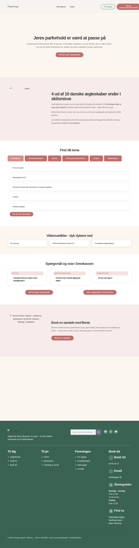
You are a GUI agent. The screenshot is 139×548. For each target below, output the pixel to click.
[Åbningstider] (111, 485)
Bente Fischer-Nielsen (71, 123)
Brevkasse (61, 7)
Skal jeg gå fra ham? (19, 177)
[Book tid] (111, 457)
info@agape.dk (115, 477)
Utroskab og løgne (18, 207)
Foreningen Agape (116, 517)
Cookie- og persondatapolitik (58, 538)
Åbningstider (123, 484)
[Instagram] (111, 431)
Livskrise (15, 197)
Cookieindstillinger (75, 538)
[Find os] (111, 511)
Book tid (119, 457)
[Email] (111, 471)
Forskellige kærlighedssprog (104, 243)
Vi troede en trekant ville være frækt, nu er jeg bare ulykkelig (31, 187)
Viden (72, 7)
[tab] (16, 158)
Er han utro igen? (18, 168)
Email (118, 470)
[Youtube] (116, 431)
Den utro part (14, 243)
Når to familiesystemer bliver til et (63, 243)
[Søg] (98, 432)
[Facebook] (105, 431)
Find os (119, 510)
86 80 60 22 (114, 464)
